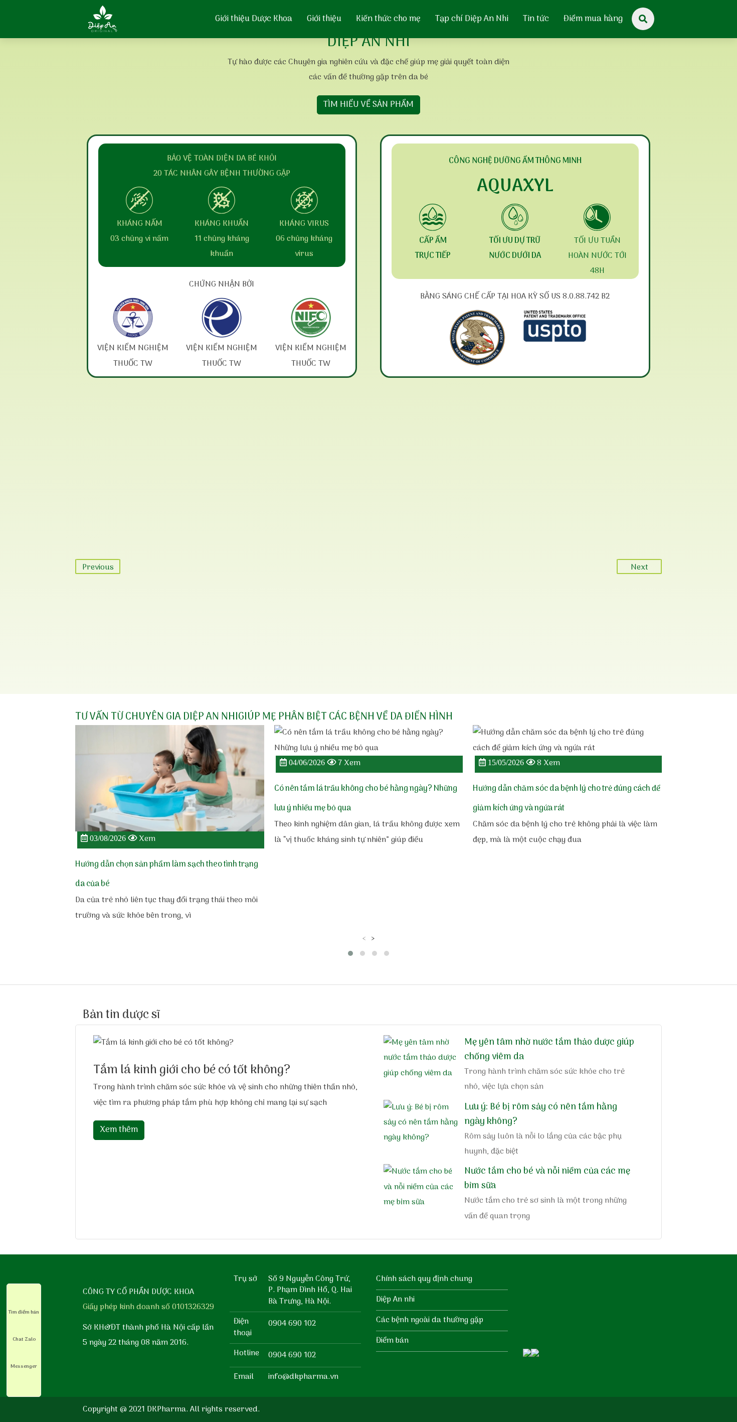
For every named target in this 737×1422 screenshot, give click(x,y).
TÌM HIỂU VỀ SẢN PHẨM (368, 105)
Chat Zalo (24, 1339)
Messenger (24, 1366)
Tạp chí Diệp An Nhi (471, 19)
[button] (350, 953)
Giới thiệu (324, 19)
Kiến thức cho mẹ (388, 19)
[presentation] (364, 938)
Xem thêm (119, 1130)
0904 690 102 (292, 1323)
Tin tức (536, 19)
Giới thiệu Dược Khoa (253, 19)
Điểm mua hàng (593, 19)
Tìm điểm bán (24, 1312)
